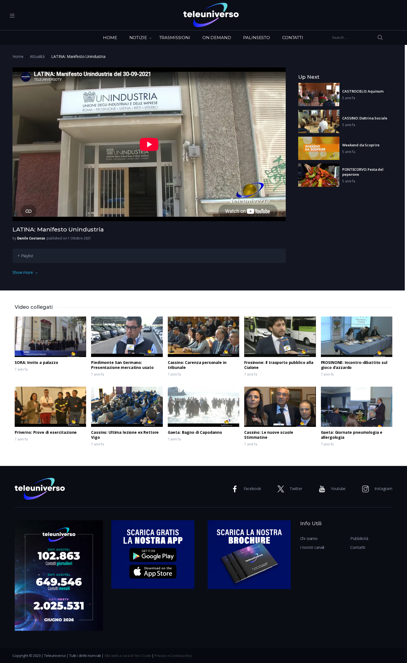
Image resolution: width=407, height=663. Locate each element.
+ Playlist (25, 255)
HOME (110, 37)
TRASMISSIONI (174, 37)
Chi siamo (309, 538)
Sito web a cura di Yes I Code (127, 655)
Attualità (37, 56)
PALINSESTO (256, 37)
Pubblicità (359, 538)
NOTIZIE (138, 37)
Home (17, 56)
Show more (22, 272)
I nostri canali (312, 547)
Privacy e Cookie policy (173, 655)
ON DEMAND (216, 37)
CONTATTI (292, 37)
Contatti (357, 547)
